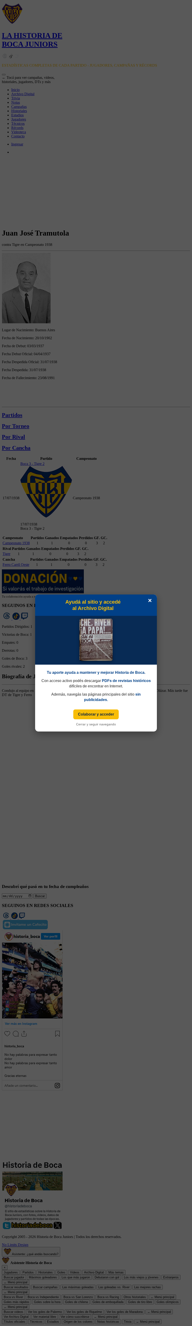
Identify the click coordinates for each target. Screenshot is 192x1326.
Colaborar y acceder (96, 714)
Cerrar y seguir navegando (96, 724)
